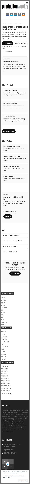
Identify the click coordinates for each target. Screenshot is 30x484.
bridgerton (4, 337)
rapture (3, 302)
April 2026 (4, 376)
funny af (3, 325)
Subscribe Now (7, 43)
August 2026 (4, 366)
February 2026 (5, 381)
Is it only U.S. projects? (11, 246)
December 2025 (5, 386)
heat (2, 344)
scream (3, 334)
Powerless (4, 339)
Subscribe (8, 216)
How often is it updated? (12, 235)
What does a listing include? (13, 241)
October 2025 (4, 391)
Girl (2, 315)
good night (4, 297)
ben (2, 310)
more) (12, 432)
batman (3, 351)
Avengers (3, 332)
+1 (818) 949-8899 (9, 450)
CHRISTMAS (4, 307)
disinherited (4, 346)
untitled (3, 300)
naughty (3, 356)
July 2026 (3, 368)
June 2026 (3, 371)
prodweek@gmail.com (10, 453)
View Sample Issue (20, 43)
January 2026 (4, 383)
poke (2, 320)
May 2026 (3, 373)
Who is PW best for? (11, 252)
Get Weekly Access (8, 131)
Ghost (3, 349)
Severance (3, 354)
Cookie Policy (8, 477)
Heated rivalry (5, 342)
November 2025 (5, 388)
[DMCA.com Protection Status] (8, 460)
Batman (3, 305)
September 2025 (5, 393)
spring (3, 312)
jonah (2, 317)
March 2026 (4, 378)
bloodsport (4, 322)
